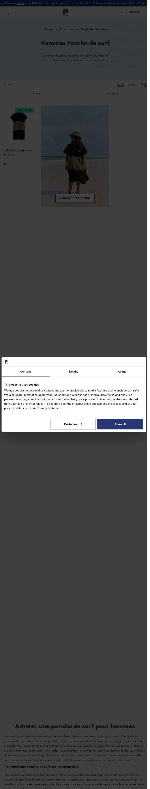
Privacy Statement (49, 407)
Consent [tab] (25, 371)
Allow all (120, 423)
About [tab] (122, 371)
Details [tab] (73, 371)
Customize (71, 423)
